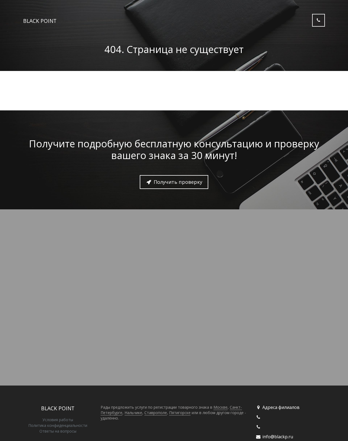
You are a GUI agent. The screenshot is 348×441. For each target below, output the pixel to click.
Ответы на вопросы (57, 431)
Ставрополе (155, 412)
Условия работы (57, 419)
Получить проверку (177, 182)
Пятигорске (180, 412)
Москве (220, 407)
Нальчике (133, 412)
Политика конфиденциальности (57, 425)
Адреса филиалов (280, 407)
